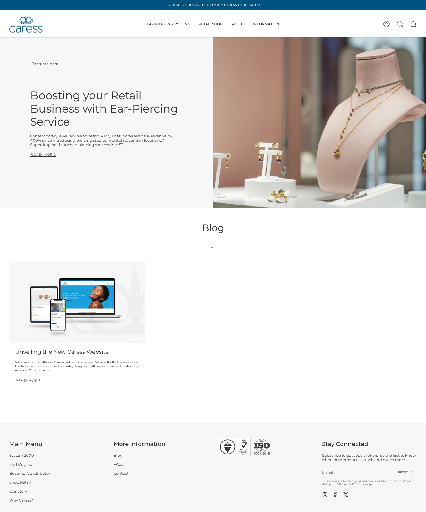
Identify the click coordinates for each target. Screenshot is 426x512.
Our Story (18, 491)
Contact (121, 473)
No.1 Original (21, 464)
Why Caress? (21, 500)
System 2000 (21, 455)
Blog (118, 455)
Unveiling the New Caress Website (62, 352)
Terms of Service (350, 484)
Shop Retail (20, 482)
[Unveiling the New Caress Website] (77, 302)
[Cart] (413, 24)
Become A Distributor (29, 473)
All (213, 248)
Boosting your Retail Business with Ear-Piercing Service (104, 108)
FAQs (118, 464)
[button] (168, 24)
